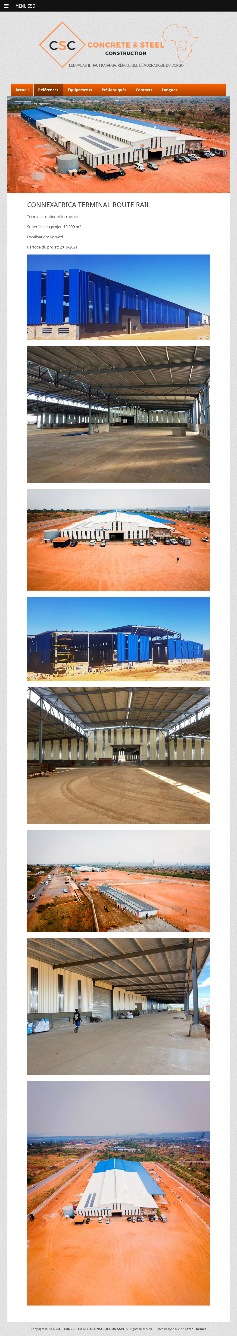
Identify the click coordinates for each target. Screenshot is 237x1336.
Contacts (144, 89)
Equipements (80, 89)
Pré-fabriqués (114, 89)
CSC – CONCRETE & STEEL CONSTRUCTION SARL (90, 1329)
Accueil (22, 89)
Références (48, 89)
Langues (169, 89)
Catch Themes (195, 1329)
